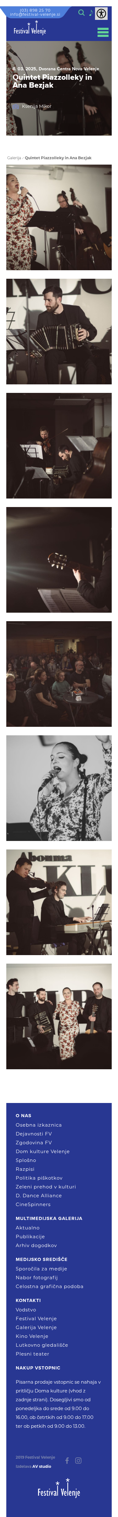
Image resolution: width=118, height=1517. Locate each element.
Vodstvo (26, 1310)
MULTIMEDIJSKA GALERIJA (49, 1218)
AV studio (41, 1466)
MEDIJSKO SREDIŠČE (42, 1259)
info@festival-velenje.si (35, 14)
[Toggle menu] (103, 32)
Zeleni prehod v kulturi (46, 1187)
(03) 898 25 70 (35, 10)
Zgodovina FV (34, 1143)
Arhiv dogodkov (36, 1245)
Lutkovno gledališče (42, 1345)
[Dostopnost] (101, 13)
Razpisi (25, 1169)
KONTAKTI (28, 1300)
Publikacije (30, 1237)
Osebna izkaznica (39, 1125)
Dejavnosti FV (34, 1134)
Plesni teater (32, 1354)
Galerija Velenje (36, 1327)
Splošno (26, 1160)
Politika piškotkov (39, 1178)
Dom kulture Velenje (43, 1151)
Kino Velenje (32, 1336)
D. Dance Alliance (39, 1196)
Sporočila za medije (41, 1269)
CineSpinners (33, 1204)
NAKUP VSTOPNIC (38, 1368)
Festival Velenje (36, 1319)
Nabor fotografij (37, 1278)
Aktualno (28, 1228)
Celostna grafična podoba (50, 1286)
